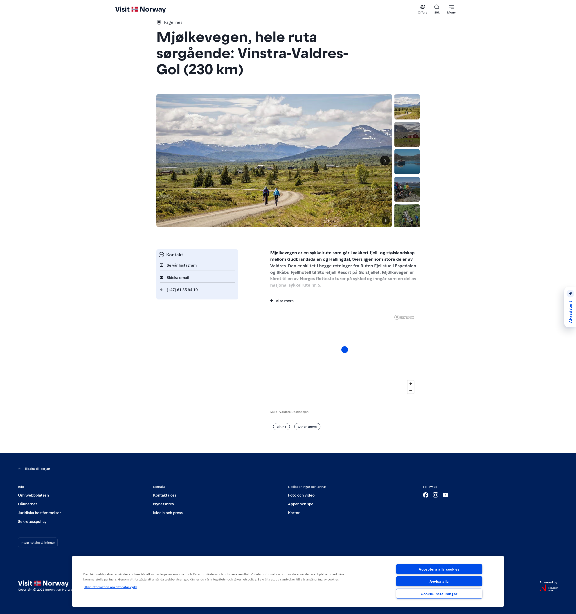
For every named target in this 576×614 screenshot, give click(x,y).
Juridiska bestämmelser (39, 512)
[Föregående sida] (164, 161)
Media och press (168, 512)
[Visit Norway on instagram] (435, 495)
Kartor (294, 512)
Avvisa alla (439, 581)
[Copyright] (386, 220)
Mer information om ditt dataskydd (110, 587)
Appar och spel (301, 503)
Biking (281, 426)
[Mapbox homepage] (404, 317)
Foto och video (301, 494)
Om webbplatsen (33, 494)
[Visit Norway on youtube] (445, 495)
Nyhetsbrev (163, 503)
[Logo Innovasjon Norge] (549, 588)
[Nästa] (385, 161)
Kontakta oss (164, 494)
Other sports (307, 426)
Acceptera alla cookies (439, 569)
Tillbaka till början (36, 468)
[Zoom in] (410, 383)
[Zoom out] (410, 390)
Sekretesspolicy (32, 521)
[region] (288, 581)
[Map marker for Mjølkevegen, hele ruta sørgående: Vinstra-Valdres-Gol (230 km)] (344, 349)
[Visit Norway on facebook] (425, 495)
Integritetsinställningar (37, 542)
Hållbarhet (27, 503)
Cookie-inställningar (439, 593)
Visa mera (285, 300)
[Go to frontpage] (148, 9)
